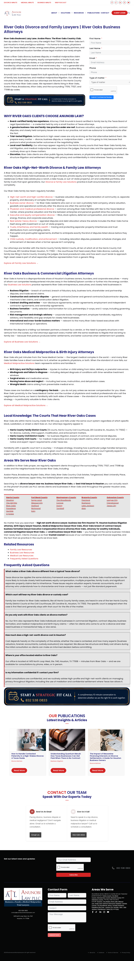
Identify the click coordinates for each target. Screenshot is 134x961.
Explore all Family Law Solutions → (21, 263)
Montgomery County (103, 898)
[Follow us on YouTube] (128, 2)
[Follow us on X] (116, 2)
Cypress (10, 514)
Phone (92, 68)
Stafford (35, 505)
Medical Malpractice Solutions (19, 363)
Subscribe (73, 875)
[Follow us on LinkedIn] (120, 2)
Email (92, 58)
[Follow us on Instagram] (124, 2)
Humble (9, 511)
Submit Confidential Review (101, 97)
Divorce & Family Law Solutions (60, 181)
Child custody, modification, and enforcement (33, 239)
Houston (10, 500)
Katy (33, 511)
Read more (19, 770)
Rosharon (86, 503)
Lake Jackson (88, 505)
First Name (94, 38)
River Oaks (11, 505)
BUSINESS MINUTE (44, 2)
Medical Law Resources (21, 555)
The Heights (11, 503)
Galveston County (97, 900)
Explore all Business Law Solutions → (22, 341)
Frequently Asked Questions (24, 558)
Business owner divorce (22, 203)
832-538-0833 (79, 835)
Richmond (36, 508)
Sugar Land (36, 500)
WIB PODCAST (60, 2)
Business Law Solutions (19, 284)
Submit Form (54, 935)
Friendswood (113, 503)
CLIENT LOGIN (119, 13)
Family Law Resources (21, 549)
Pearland (86, 500)
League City (112, 500)
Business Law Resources (22, 552)
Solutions (65, 13)
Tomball (60, 508)
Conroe (59, 503)
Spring (59, 505)
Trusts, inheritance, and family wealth (29, 227)
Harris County (107, 896)
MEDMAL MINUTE (27, 2)
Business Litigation (57, 761)
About (54, 13)
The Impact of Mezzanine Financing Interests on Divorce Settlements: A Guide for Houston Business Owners (105, 757)
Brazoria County (89, 497)
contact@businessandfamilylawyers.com (23, 912)
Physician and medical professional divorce (32, 209)
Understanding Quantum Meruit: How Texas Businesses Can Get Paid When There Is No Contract (66, 755)
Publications (93, 13)
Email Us (35, 835)
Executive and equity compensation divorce (32, 215)
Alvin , (121, 907)
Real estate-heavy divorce (23, 221)
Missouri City (37, 503)
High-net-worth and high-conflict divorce (31, 197)
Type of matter (97, 77)
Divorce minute (10, 2)
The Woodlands (63, 500)
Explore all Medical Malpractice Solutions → (26, 405)
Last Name (94, 48)
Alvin (84, 508)
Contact (105, 13)
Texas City (111, 505)
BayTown (101, 907)
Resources (79, 13)
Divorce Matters (16, 761)
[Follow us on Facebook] (112, 2)
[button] (129, 12)
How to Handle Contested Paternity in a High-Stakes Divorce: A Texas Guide (27, 755)
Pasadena (11, 508)
